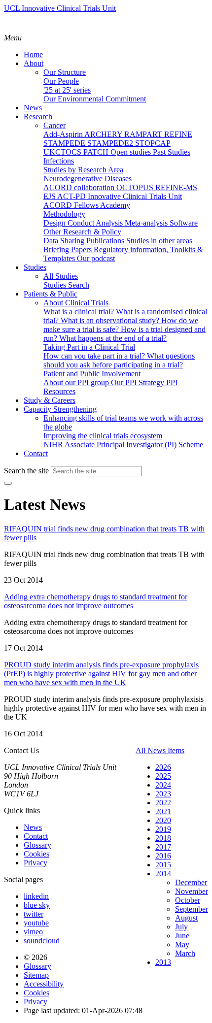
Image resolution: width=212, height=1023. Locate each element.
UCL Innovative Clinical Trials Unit (60, 8)
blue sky (37, 905)
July (181, 927)
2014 (163, 873)
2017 (163, 847)
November (191, 891)
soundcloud (42, 940)
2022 (163, 802)
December (191, 882)
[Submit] (8, 483)
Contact (36, 836)
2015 (163, 864)
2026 (163, 767)
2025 (163, 776)
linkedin (36, 896)
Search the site (26, 470)
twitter (33, 914)
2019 (163, 829)
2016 (163, 856)
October (187, 900)
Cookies (36, 854)
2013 (163, 962)
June (182, 935)
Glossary (37, 845)
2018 (163, 838)
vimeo (33, 931)
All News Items (160, 750)
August (186, 918)
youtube (36, 923)
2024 (163, 785)
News (33, 827)
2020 (163, 820)
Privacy (35, 862)
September (191, 909)
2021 (163, 811)
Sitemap (36, 975)
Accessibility (44, 984)
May (182, 944)
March (185, 953)
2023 (163, 794)
